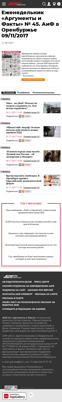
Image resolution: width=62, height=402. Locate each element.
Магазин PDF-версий (40, 290)
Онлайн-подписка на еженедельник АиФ (28, 286)
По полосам (8, 92)
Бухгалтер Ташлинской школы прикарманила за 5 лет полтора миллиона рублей (31, 246)
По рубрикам (23, 92)
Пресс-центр (41, 282)
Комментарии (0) (32, 112)
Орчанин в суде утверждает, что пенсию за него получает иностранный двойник (31, 234)
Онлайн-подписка (33, 79)
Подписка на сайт (13, 290)
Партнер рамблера (27, 388)
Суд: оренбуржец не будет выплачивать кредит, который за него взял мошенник (31, 257)
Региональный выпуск (44, 92)
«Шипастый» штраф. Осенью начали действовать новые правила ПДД (23, 130)
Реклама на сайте (46, 294)
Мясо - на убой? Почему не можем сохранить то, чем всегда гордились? (21, 106)
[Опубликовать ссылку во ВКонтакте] (20, 116)
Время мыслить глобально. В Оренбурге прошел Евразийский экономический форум (23, 179)
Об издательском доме (17, 282)
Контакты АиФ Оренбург (17, 294)
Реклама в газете (12, 298)
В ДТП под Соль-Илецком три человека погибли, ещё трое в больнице (31, 222)
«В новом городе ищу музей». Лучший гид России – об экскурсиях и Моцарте (23, 154)
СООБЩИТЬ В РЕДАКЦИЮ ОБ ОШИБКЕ (23, 309)
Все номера (28, 75)
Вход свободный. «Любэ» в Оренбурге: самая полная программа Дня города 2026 (31, 211)
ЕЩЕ (28, 116)
